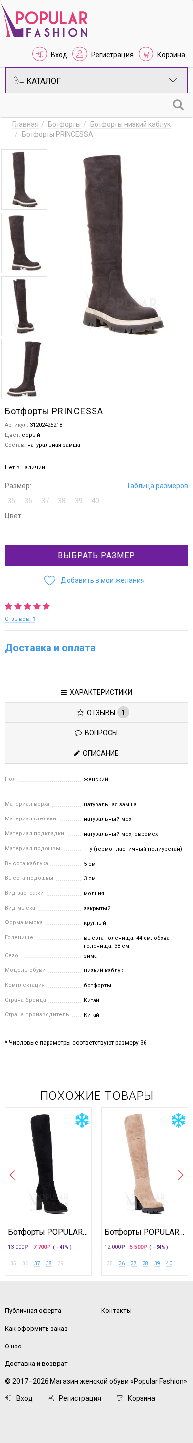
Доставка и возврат (36, 1363)
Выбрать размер (96, 555)
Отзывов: (20, 619)
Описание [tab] (99, 753)
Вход (59, 55)
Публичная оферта (33, 1310)
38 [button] (62, 501)
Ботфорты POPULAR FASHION (48, 1232)
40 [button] (95, 501)
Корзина (171, 55)
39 (157, 1263)
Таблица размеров (157, 486)
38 (49, 1263)
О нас (13, 1346)
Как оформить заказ (36, 1328)
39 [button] (79, 501)
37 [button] (45, 501)
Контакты (116, 1310)
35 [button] (11, 501)
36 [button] (28, 501)
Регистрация (112, 55)
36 (122, 1263)
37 (37, 1263)
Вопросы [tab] (100, 733)
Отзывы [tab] (104, 713)
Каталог (42, 81)
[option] (24, 179)
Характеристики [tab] (99, 692)
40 (169, 1263)
